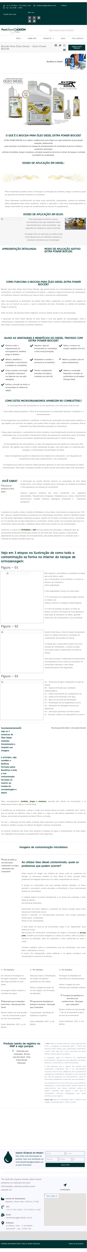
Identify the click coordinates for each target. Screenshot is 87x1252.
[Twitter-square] (38, 17)
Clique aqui (49, 1100)
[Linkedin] (34, 21)
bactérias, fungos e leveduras (33, 801)
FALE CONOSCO (77, 38)
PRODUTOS (47, 38)
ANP (34, 530)
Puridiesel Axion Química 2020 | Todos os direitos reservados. (21, 1243)
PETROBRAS (26, 530)
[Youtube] (29, 21)
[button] (56, 45)
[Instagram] (34, 17)
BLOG (63, 38)
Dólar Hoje (7, 19)
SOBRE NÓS (32, 38)
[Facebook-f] (29, 17)
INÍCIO (18, 38)
